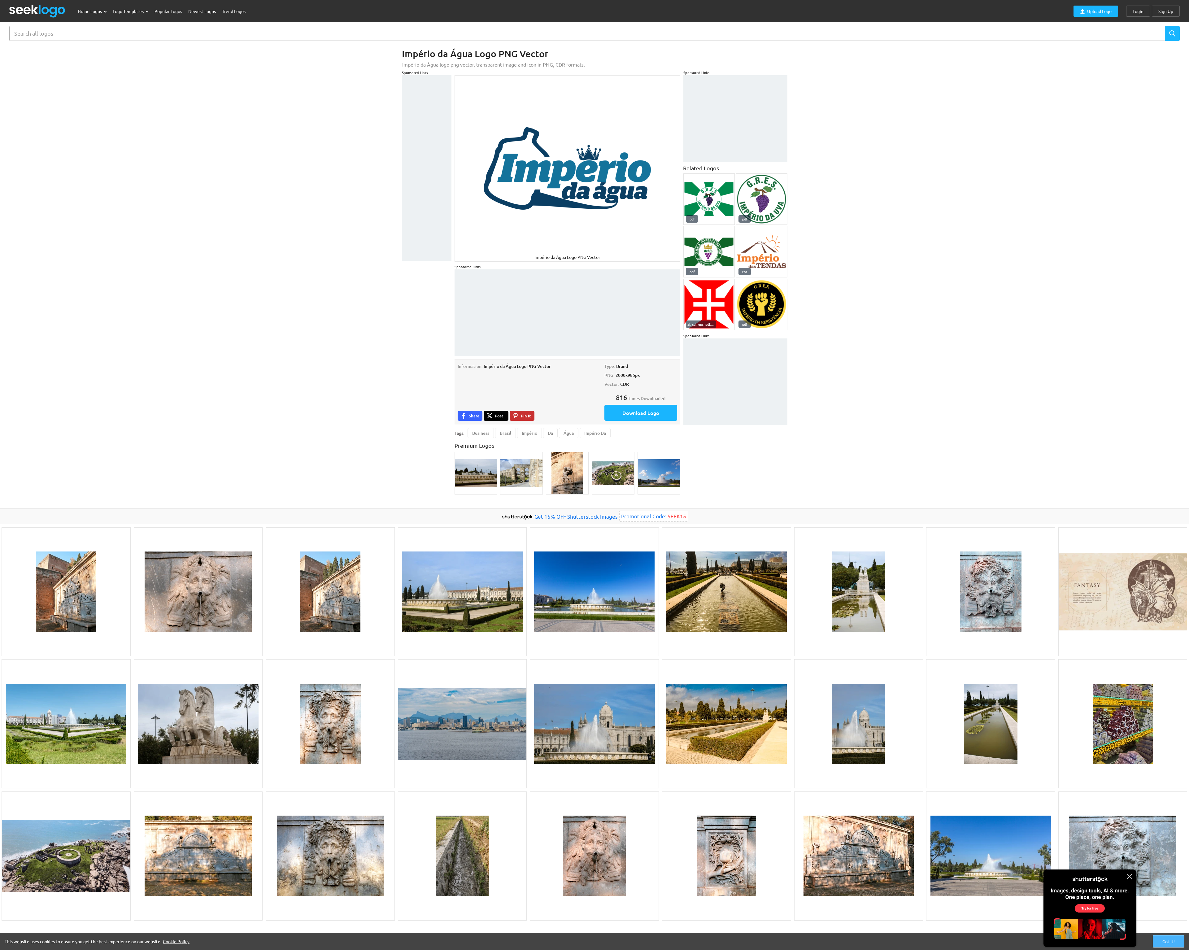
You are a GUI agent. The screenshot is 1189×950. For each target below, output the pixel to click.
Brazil (505, 433)
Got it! (1168, 941)
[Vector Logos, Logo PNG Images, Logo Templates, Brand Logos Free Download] (37, 11)
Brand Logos (90, 11)
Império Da (595, 433)
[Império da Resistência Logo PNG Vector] (761, 304)
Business (480, 433)
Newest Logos (202, 11)
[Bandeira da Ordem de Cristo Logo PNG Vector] (709, 304)
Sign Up (1165, 11)
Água (569, 433)
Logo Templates (129, 11)
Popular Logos (168, 11)
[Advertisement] (426, 168)
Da (550, 433)
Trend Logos (234, 11)
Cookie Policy (176, 941)
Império (529, 433)
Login (1138, 11)
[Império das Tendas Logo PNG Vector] (761, 251)
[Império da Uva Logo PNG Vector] (709, 199)
